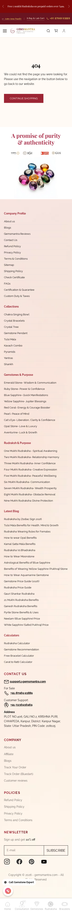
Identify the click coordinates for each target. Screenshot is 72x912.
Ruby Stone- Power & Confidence (24, 388)
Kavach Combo (13, 345)
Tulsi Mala (10, 339)
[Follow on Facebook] (19, 862)
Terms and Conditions (18, 820)
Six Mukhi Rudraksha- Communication (27, 481)
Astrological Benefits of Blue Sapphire (27, 562)
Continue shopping (24, 98)
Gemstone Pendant (15, 333)
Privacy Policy (12, 252)
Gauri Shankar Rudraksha (19, 593)
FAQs (7, 283)
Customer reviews (15, 780)
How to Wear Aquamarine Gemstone (26, 575)
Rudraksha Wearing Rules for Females (27, 531)
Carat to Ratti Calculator (18, 661)
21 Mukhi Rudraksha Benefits (21, 599)
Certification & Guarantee (19, 289)
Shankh (8, 364)
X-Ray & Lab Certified (38, 18)
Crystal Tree (11, 326)
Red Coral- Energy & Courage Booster (27, 407)
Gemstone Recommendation (21, 649)
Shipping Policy (13, 271)
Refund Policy (12, 246)
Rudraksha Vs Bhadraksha (19, 550)
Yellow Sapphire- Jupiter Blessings (25, 401)
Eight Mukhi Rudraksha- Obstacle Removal (29, 494)
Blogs (7, 227)
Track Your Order (15, 767)
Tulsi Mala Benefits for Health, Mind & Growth (31, 525)
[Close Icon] (5, 882)
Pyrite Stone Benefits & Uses (21, 612)
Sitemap (9, 264)
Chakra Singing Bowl (16, 314)
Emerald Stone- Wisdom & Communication (30, 382)
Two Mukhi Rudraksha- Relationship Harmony (31, 457)
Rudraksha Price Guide (17, 587)
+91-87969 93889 (21, 693)
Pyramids (9, 351)
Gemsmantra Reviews (17, 233)
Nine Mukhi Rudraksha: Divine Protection (28, 500)
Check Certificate (14, 277)
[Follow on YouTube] (44, 862)
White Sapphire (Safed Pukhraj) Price (26, 624)
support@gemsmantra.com (28, 681)
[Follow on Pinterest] (32, 862)
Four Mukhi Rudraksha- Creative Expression (30, 469)
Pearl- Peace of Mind (16, 413)
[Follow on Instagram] (7, 862)
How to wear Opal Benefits (20, 537)
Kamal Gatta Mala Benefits (19, 543)
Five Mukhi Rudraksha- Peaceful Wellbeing (30, 475)
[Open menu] (4, 30)
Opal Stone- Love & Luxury (20, 426)
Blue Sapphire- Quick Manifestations (26, 395)
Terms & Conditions (16, 258)
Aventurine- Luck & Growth (20, 432)
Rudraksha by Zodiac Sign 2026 (23, 519)
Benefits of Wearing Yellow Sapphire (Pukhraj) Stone (36, 568)
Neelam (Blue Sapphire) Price (22, 618)
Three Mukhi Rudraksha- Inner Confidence (30, 463)
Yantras (8, 358)
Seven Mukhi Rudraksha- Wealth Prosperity (30, 488)
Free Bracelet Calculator (19, 655)
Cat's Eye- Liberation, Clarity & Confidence (29, 419)
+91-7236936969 (21, 704)
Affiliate (8, 754)
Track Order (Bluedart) (18, 774)
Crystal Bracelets (14, 320)
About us (9, 221)
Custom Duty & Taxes (17, 296)
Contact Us (10, 240)
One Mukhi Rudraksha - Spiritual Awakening (30, 450)
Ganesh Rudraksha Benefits (20, 606)
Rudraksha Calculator (17, 643)
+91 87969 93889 (60, 18)
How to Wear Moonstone (19, 556)
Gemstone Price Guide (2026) (21, 581)
